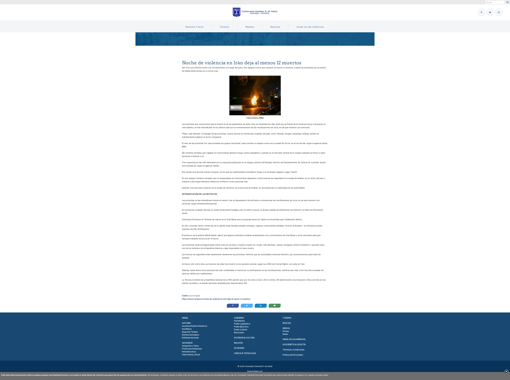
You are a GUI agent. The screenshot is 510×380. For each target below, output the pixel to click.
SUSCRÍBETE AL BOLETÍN (294, 344)
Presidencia (239, 321)
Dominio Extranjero (190, 335)
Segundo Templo (190, 332)
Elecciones (239, 332)
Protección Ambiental (192, 349)
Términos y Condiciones (293, 350)
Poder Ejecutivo (241, 327)
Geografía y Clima (190, 346)
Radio (285, 334)
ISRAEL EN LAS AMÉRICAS (294, 339)
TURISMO (287, 318)
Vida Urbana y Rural (191, 355)
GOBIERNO (239, 318)
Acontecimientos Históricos (194, 326)
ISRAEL (185, 318)
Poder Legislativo (242, 324)
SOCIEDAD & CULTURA (244, 338)
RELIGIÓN (238, 343)
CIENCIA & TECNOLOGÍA (245, 353)
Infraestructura (189, 352)
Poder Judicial (240, 330)
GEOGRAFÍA (187, 343)
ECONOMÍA (239, 348)
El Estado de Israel (190, 338)
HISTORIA (186, 323)
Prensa (286, 331)
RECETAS (287, 323)
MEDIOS (286, 328)
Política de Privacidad (293, 355)
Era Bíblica (187, 329)
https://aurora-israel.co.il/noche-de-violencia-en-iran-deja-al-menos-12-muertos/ (216, 299)
